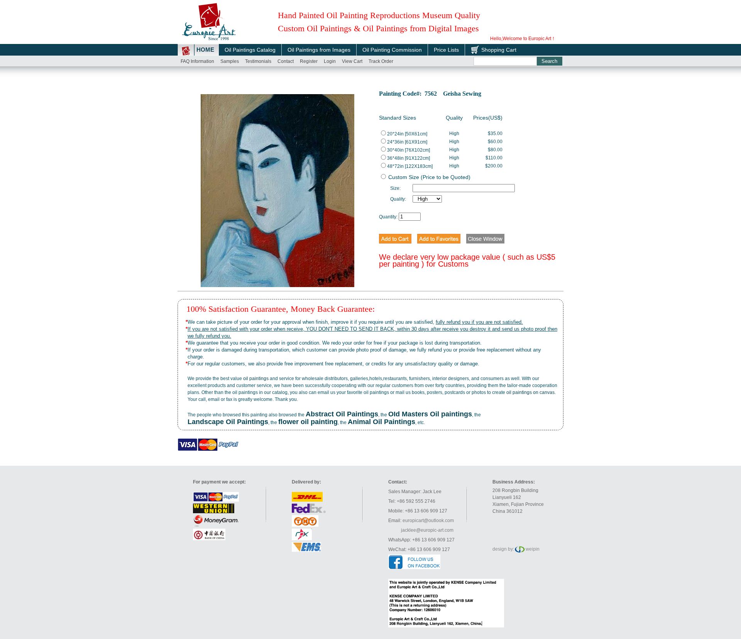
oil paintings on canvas (530, 392)
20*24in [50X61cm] (407, 134)
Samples (229, 61)
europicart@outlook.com (428, 520)
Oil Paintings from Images (319, 50)
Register (309, 61)
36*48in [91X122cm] (408, 158)
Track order (381, 61)
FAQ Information (197, 61)
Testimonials (258, 61)
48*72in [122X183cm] (410, 166)
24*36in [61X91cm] (407, 142)
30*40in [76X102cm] (408, 150)
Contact (285, 61)
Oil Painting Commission (392, 50)
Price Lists (446, 50)
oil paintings (256, 378)
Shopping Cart (498, 50)
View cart (352, 61)
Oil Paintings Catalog (250, 50)
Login (330, 61)
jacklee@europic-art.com (427, 530)
